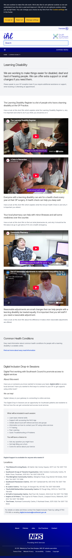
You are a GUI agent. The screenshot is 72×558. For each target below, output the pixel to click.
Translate (61, 28)
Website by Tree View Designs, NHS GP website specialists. (38, 548)
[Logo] (8, 36)
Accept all (8, 20)
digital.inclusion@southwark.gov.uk (33, 512)
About (17, 528)
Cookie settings (58, 10)
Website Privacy (28, 551)
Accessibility (39, 551)
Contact (54, 528)
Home (5, 54)
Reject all (19, 20)
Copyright (56, 551)
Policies (25, 528)
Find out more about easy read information (19, 350)
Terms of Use (17, 551)
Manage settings (32, 20)
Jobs (33, 528)
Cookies (48, 551)
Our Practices (43, 528)
